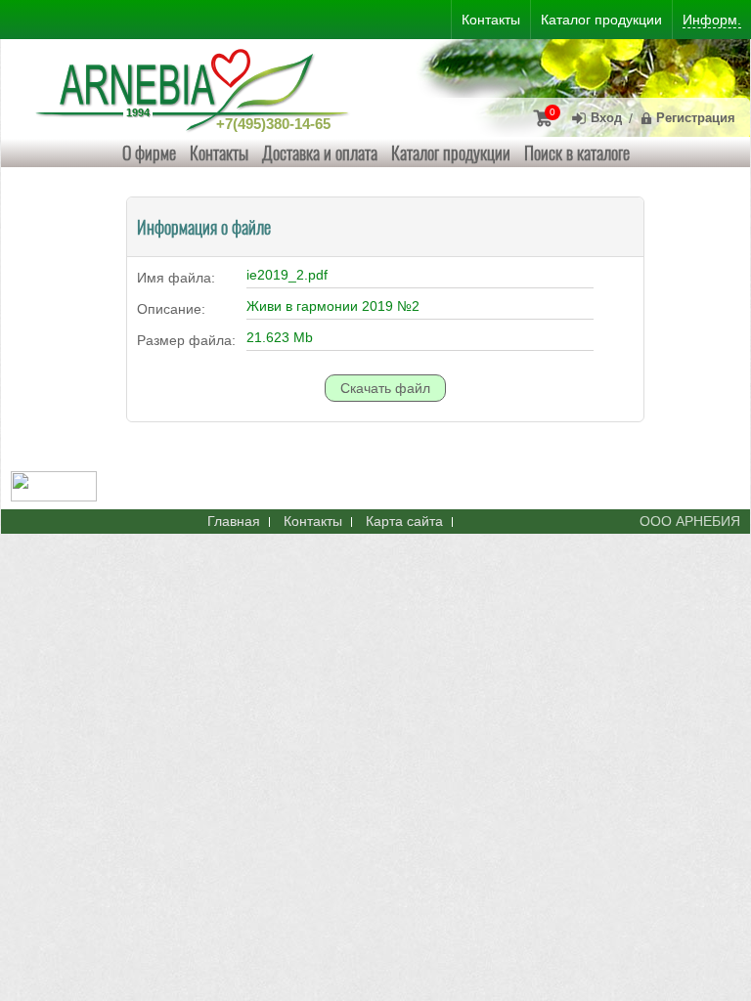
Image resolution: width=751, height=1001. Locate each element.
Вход (606, 117)
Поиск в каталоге (577, 152)
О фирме (149, 152)
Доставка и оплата (319, 152)
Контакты (219, 152)
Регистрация (695, 117)
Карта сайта (404, 521)
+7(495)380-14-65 (273, 123)
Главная (233, 521)
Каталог (601, 19)
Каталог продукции (450, 152)
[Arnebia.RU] (196, 88)
